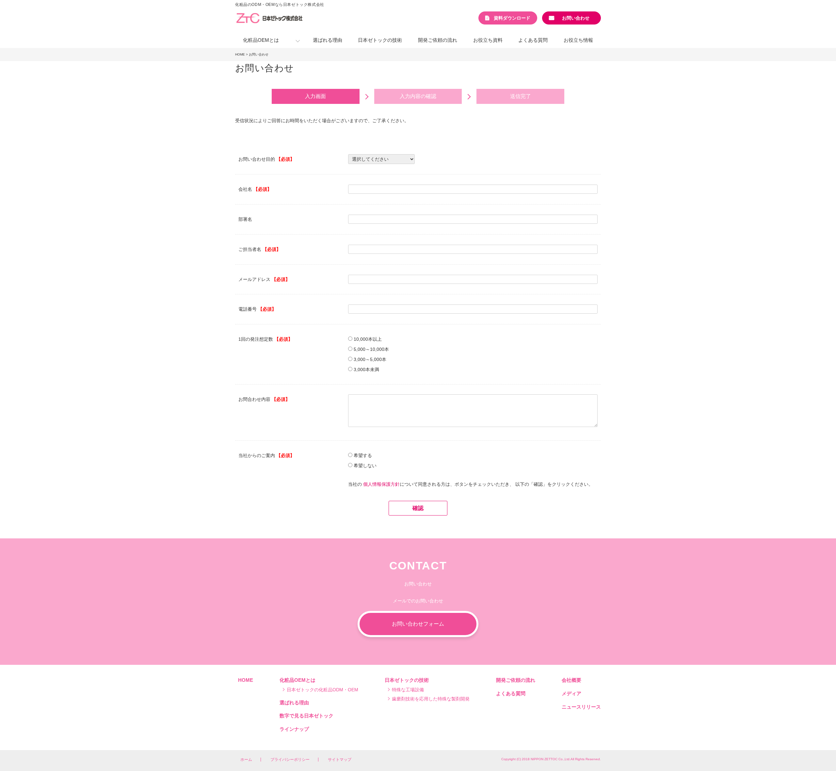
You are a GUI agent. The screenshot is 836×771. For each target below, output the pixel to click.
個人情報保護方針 (381, 484)
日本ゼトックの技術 (380, 40)
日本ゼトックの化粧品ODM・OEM (322, 689)
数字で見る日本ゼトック (306, 715)
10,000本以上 (368, 339)
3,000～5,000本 (370, 359)
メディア (571, 693)
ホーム (246, 759)
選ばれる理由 (327, 40)
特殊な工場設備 (408, 689)
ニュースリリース (581, 707)
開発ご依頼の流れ (437, 40)
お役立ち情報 (578, 40)
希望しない (365, 465)
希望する (363, 455)
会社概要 (571, 680)
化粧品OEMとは (261, 40)
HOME (240, 54)
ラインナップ (294, 729)
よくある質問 (533, 40)
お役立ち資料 (488, 40)
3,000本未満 (366, 369)
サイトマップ (339, 759)
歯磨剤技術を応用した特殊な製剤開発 (431, 698)
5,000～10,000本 (371, 349)
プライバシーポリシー (290, 759)
